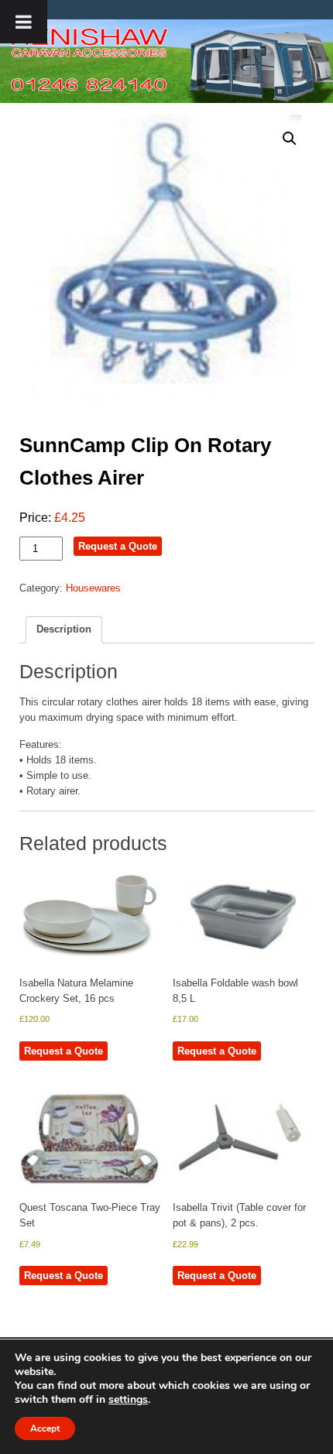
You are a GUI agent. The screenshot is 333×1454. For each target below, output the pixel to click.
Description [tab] (63, 629)
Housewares (93, 588)
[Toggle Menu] (23, 21)
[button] (290, 139)
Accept (45, 1428)
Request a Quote (117, 546)
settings (128, 1400)
